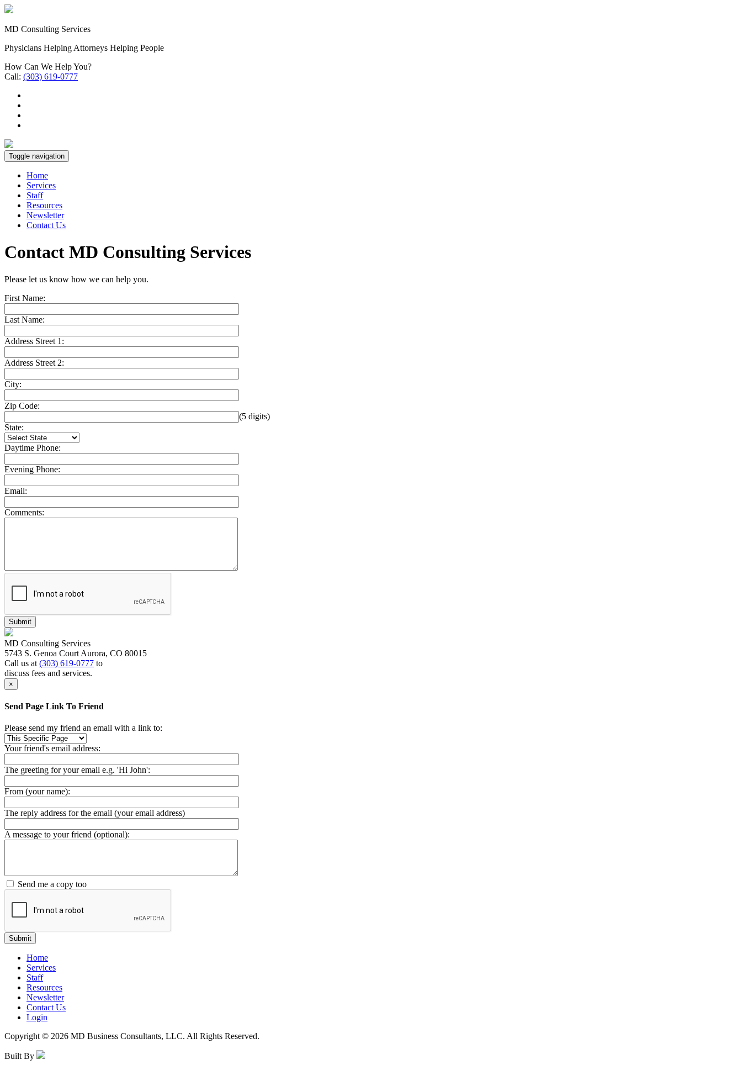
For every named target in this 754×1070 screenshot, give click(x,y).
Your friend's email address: (52, 748)
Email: (15, 491)
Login (36, 1017)
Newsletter (45, 215)
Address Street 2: (34, 362)
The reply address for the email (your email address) (94, 813)
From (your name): (37, 791)
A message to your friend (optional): (67, 834)
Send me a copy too (52, 884)
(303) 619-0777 (50, 76)
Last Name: (24, 319)
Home (37, 175)
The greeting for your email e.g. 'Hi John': (77, 769)
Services (41, 185)
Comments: (24, 512)
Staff (34, 195)
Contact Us (46, 225)
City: (13, 384)
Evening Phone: (32, 469)
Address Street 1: (34, 341)
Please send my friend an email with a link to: (83, 727)
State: (14, 427)
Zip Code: (22, 405)
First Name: (24, 298)
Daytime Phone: (32, 447)
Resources (44, 205)
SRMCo (61, 1056)
